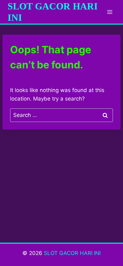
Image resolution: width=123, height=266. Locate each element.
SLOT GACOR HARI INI (72, 253)
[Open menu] (109, 12)
